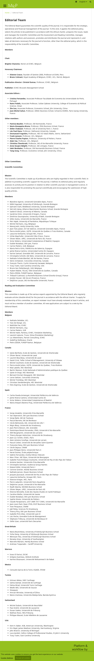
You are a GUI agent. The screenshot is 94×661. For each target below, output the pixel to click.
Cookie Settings (7, 658)
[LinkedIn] (76, 1)
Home (7, 13)
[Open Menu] (4, 5)
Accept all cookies (23, 658)
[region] (47, 656)
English (82, 1)
